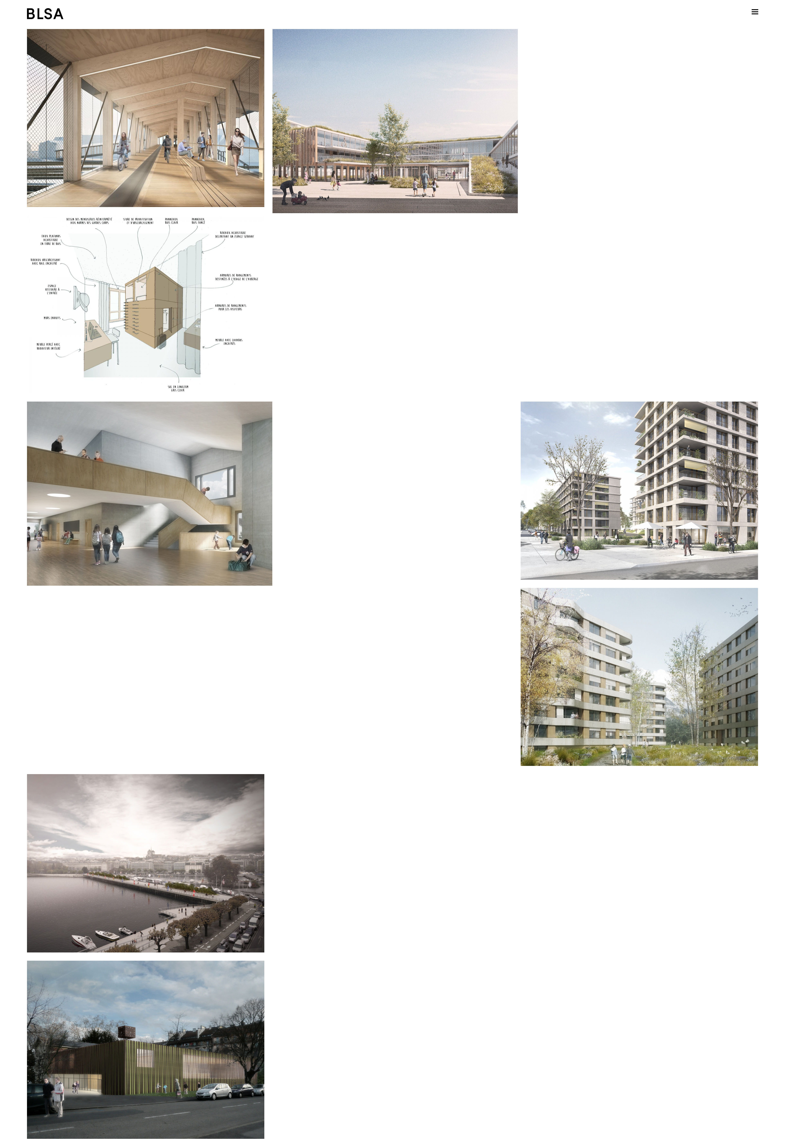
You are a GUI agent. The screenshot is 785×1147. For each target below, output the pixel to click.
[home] (45, 13)
